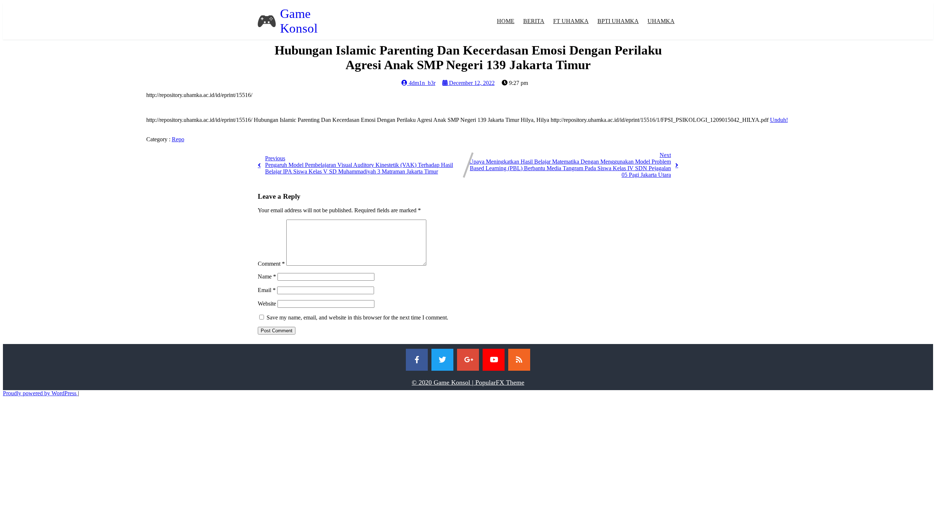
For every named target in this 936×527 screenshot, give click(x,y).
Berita (533, 21)
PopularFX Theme (499, 382)
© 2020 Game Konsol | (443, 382)
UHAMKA (661, 21)
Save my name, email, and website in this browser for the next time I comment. (357, 317)
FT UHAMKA (571, 21)
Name (267, 276)
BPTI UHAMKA (618, 21)
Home (505, 21)
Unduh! (779, 120)
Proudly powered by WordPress (40, 393)
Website (267, 303)
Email (267, 290)
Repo (178, 139)
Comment (271, 264)
